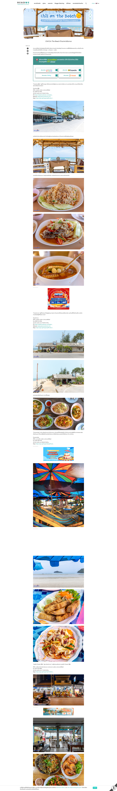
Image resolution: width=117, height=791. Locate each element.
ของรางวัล (50, 3)
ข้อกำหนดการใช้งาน (60, 787)
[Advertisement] (58, 542)
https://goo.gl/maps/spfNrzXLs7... (44, 98)
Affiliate (68, 3)
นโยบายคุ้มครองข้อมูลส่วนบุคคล (74, 787)
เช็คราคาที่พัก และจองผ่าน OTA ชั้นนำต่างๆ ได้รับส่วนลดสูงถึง (58, 60)
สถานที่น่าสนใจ (37, 3)
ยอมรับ (95, 787)
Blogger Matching (59, 3)
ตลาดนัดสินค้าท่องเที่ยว (78, 3)
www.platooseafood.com (44, 96)
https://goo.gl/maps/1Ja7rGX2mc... (45, 672)
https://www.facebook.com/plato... (44, 95)
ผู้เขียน (44, 3)
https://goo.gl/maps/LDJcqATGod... (45, 444)
